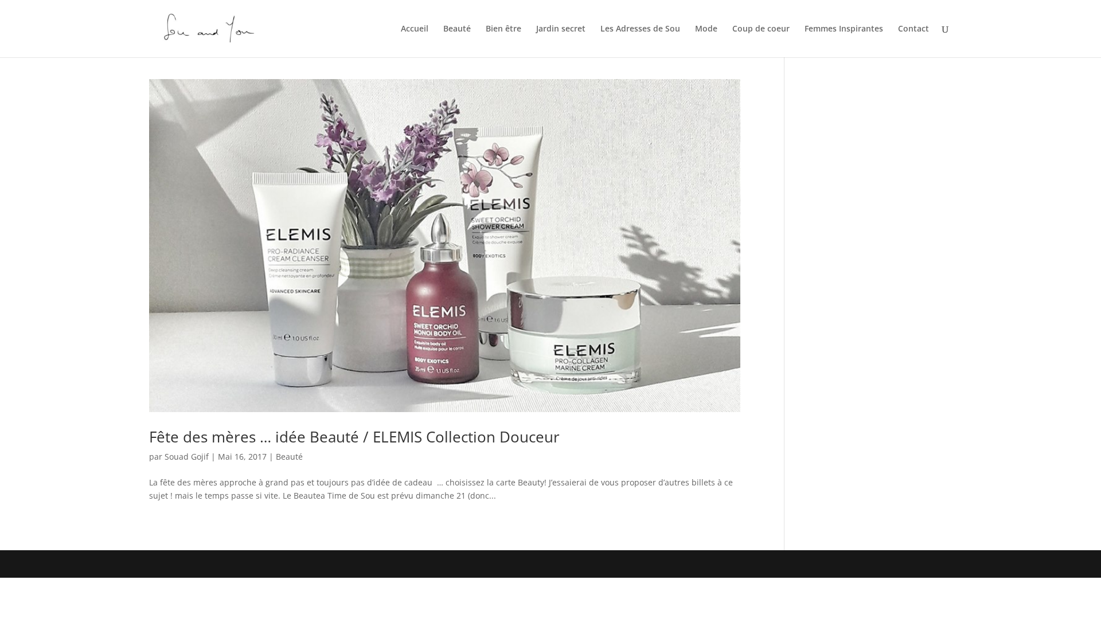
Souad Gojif (187, 456)
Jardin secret (560, 29)
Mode (706, 29)
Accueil (414, 29)
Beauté (457, 29)
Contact (913, 29)
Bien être (503, 29)
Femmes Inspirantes (844, 29)
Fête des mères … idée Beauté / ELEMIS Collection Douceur (354, 436)
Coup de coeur (761, 29)
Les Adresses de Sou (640, 29)
